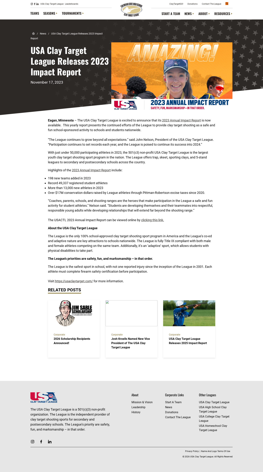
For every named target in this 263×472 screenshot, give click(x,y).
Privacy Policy (192, 451)
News (188, 13)
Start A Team (171, 13)
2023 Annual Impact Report (181, 120)
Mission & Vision (142, 402)
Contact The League (211, 4)
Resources (222, 13)
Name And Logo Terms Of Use (215, 451)
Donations (192, 4)
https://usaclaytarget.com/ (74, 281)
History (136, 412)
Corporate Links (174, 394)
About (203, 13)
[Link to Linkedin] (37, 4)
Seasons (49, 13)
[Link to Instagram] (31, 4)
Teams (34, 13)
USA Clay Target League (52, 4)
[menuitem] (34, 13)
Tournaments (71, 13)
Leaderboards (71, 4)
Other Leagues (207, 394)
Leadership (138, 407)
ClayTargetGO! (176, 4)
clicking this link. (152, 220)
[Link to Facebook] (34, 4)
